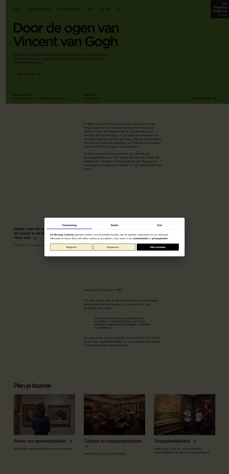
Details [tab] (114, 225)
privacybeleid (159, 238)
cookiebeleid (140, 238)
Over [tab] (159, 225)
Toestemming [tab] (69, 225)
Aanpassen (113, 247)
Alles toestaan (157, 247)
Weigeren (71, 247)
